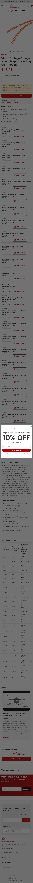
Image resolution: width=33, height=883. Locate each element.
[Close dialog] (31, 426)
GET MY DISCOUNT (16, 450)
